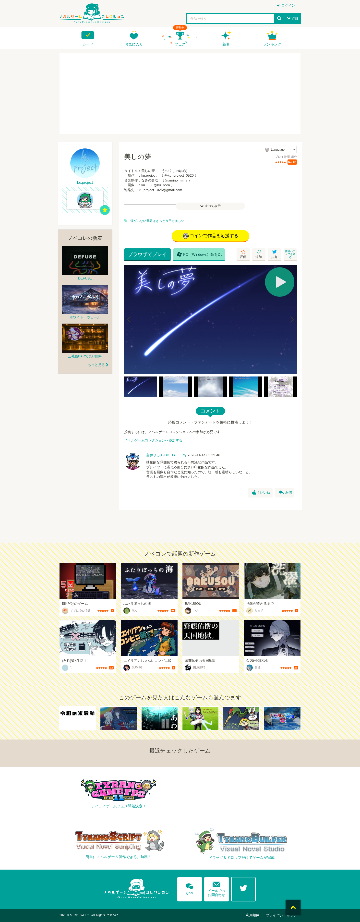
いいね (261, 492)
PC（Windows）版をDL (199, 254)
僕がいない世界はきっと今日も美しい (157, 221)
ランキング (272, 44)
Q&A (189, 888)
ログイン (288, 5)
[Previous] (129, 319)
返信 (285, 492)
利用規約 (253, 915)
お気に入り (134, 44)
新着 (226, 44)
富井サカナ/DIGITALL (163, 455)
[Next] (291, 319)
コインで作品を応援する (214, 235)
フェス (180, 44)
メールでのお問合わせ (216, 888)
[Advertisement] (180, 93)
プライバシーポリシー (283, 915)
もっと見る (96, 365)
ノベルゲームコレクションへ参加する (153, 440)
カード (87, 44)
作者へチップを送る (290, 254)
